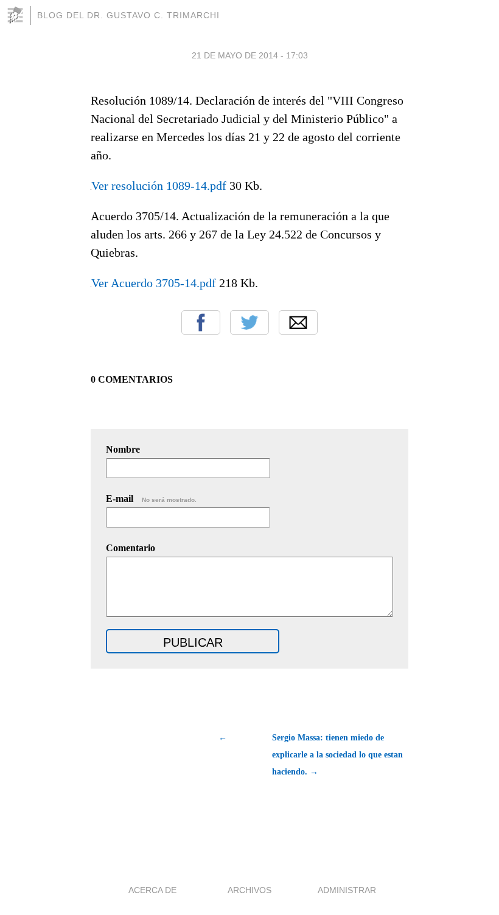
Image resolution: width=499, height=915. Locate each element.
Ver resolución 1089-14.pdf (158, 185)
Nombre (123, 449)
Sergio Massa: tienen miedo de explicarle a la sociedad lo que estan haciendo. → (337, 754)
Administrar (347, 890)
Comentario (130, 548)
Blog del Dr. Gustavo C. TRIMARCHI (128, 15)
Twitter (249, 322)
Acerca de (152, 890)
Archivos (249, 890)
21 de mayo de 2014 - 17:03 (250, 55)
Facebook (200, 322)
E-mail (151, 498)
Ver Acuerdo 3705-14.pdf (153, 283)
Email (298, 322)
